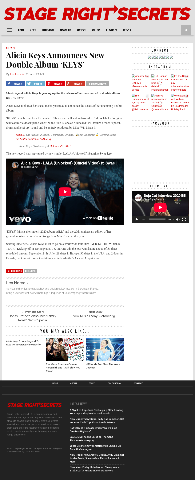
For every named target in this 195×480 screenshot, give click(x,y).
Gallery (95, 30)
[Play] (137, 219)
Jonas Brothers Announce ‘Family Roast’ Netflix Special (33, 318)
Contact (138, 383)
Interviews (48, 30)
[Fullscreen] (184, 219)
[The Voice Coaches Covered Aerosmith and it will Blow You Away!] (65, 359)
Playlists (111, 30)
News (33, 30)
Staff (92, 383)
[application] (160, 207)
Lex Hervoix (17, 74)
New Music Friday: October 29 (94, 316)
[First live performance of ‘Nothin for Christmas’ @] (160, 103)
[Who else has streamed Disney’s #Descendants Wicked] (140, 83)
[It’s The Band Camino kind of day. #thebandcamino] (180, 83)
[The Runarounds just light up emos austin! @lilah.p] (140, 103)
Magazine (65, 30)
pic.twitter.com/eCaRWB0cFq (33, 138)
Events (127, 30)
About (73, 383)
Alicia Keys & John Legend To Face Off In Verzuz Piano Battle (23, 343)
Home (21, 30)
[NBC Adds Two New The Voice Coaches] (105, 359)
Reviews (81, 30)
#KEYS (20, 134)
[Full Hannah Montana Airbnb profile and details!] (160, 83)
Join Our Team (114, 383)
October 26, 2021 (60, 146)
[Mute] (178, 219)
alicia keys (30, 271)
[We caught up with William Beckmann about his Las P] (180, 103)
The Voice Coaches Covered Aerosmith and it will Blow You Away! (63, 367)
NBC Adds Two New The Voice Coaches (103, 366)
